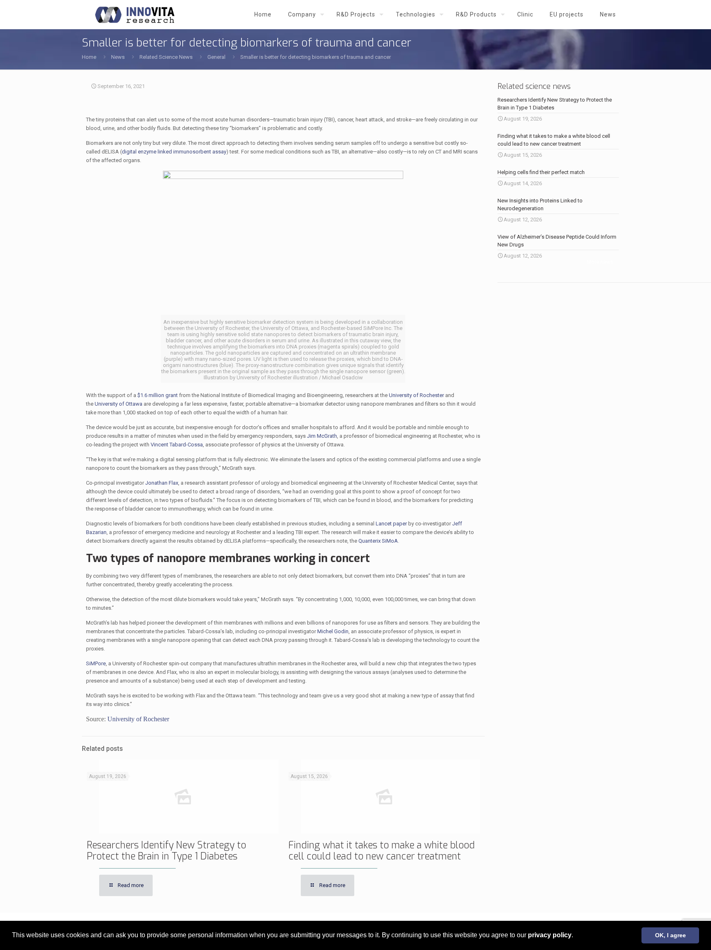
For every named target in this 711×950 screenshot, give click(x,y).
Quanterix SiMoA (378, 541)
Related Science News (166, 57)
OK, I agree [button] (670, 935)
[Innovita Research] (134, 14)
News (118, 57)
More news (600, 262)
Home (89, 57)
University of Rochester (416, 395)
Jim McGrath (322, 436)
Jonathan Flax (161, 483)
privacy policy (550, 934)
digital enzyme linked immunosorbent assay (174, 152)
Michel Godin (333, 631)
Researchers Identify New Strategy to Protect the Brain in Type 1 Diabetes (166, 851)
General (216, 57)
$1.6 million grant (157, 395)
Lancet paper (391, 523)
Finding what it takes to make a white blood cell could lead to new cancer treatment (381, 851)
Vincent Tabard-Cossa (177, 444)
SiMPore (96, 663)
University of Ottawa (118, 404)
